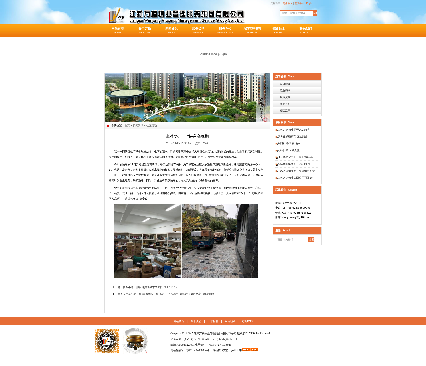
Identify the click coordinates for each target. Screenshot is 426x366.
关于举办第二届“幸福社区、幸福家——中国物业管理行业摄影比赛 (162, 293)
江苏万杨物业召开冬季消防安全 (296, 170)
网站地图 (230, 321)
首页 (127, 125)
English (310, 3)
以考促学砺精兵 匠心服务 (293, 136)
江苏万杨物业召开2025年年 (294, 129)
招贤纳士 (279, 30)
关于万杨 (144, 30)
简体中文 (287, 3)
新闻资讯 (171, 30)
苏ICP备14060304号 (198, 350)
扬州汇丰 (236, 350)
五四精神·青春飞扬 (289, 143)
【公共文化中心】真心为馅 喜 (295, 157)
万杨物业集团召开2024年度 (294, 164)
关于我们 (196, 321)
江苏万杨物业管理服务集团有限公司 (215, 333)
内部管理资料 (252, 30)
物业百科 (285, 103)
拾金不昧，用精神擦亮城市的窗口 (143, 287)
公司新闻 (285, 83)
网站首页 (118, 30)
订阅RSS (247, 321)
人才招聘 (213, 321)
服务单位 (225, 30)
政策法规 (285, 97)
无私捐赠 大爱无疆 (289, 150)
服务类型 (198, 30)
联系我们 (306, 30)
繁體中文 (299, 3)
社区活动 (285, 110)
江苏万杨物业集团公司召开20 (295, 177)
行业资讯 (285, 90)
